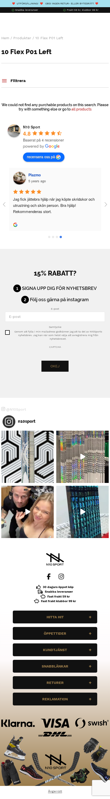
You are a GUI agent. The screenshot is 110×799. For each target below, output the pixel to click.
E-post (55, 308)
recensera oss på (41, 156)
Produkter (22, 38)
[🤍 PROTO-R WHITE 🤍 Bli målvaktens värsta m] (27, 457)
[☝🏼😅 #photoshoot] (27, 512)
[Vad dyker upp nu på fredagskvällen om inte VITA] (82, 457)
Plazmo (34, 174)
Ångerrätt (55, 791)
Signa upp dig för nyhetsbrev (59, 288)
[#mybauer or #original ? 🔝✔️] (82, 512)
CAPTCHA (55, 347)
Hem (5, 38)
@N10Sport (16, 409)
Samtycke (55, 327)
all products (81, 109)
